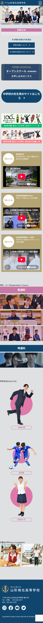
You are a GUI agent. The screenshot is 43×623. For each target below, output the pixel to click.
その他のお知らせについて (20, 52)
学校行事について (20, 45)
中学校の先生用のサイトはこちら (21, 96)
